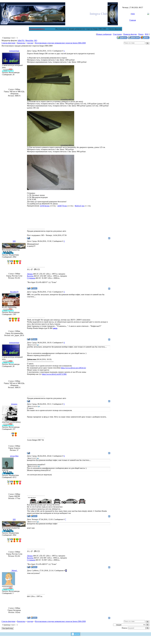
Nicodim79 (14, 292)
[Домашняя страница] (34, 288)
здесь (55, 328)
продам (30, 43)
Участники (117, 34)
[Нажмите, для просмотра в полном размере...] (50, 100)
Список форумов (8, 43)
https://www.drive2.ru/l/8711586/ (54, 374)
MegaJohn (29, 40)
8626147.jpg (79, 206)
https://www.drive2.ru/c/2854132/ (73, 368)
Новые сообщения (104, 34)
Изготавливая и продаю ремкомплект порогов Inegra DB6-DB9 (60, 43)
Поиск (140, 34)
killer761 (21, 40)
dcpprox (14, 404)
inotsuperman (14, 51)
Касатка (30, 276)
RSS (133, 14)
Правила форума (130, 34)
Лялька (30, 274)
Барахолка (21, 43)
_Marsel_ (14, 570)
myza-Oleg (14, 456)
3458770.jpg (62, 206)
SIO (35, 40)
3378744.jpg (44, 206)
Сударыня (31, 278)
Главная (132, 20)
